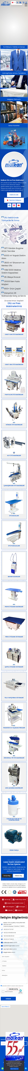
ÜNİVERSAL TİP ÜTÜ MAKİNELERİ (14, 758)
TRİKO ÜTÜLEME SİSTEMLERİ (14, 637)
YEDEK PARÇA (14, 850)
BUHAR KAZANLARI (14, 577)
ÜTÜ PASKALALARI (14, 546)
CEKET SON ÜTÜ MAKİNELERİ (14, 334)
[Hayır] (22, 1065)
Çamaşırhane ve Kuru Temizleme (14, 73)
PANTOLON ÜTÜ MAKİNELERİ (14, 395)
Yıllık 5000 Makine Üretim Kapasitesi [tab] (11, 271)
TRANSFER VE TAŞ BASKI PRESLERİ (14, 728)
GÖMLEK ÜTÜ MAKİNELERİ (14, 425)
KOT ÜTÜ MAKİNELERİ (14, 455)
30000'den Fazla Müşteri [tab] (10, 283)
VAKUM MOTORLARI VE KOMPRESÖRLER (14, 819)
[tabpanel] (14, 234)
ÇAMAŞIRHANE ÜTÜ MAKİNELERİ (14, 485)
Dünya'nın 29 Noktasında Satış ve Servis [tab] (13, 294)
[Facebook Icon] (9, 205)
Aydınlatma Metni (6, 985)
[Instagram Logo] (14, 205)
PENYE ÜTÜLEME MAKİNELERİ (14, 607)
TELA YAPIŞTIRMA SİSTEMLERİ (14, 698)
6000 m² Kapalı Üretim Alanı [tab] (13, 257)
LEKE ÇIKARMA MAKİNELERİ (14, 788)
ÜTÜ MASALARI (14, 516)
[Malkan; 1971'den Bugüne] (6, 3)
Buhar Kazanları (14, 126)
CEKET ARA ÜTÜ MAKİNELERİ (14, 364)
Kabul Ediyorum (14, 1068)
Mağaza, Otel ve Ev (14, 99)
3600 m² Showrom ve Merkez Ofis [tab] (12, 264)
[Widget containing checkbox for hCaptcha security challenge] (12, 991)
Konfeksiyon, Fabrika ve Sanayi (14, 47)
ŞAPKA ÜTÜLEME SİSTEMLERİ (14, 667)
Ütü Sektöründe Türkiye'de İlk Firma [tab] (10, 219)
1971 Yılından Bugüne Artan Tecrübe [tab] (12, 249)
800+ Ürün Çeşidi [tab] (12, 288)
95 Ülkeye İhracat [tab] (12, 277)
